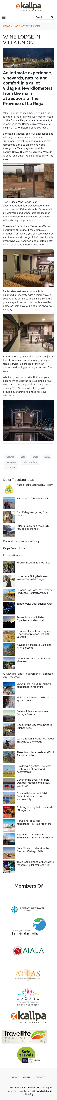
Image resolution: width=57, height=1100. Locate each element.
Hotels (35, 457)
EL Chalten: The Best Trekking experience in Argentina (34, 685)
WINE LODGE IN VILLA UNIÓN (21, 39)
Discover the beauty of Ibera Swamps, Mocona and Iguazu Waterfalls (33, 782)
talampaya (11, 462)
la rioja (47, 457)
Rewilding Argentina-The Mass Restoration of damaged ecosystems (34, 769)
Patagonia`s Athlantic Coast (32, 498)
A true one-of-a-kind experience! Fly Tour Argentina (34, 822)
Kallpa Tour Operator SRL (28, 1087)
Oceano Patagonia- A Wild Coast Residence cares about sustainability (33, 796)
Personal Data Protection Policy (21, 541)
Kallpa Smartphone (14, 548)
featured (10, 457)
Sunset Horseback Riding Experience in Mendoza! (31, 619)
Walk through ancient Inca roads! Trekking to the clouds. (35, 740)
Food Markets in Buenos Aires (33, 562)
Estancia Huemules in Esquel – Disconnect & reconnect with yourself (34, 634)
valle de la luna (29, 462)
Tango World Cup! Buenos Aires (35, 603)
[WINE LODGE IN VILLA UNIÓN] (28, 57)
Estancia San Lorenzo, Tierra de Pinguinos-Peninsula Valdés (35, 591)
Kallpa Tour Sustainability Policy (35, 484)
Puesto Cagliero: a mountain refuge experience (33, 527)
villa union (11, 467)
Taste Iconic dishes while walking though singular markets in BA (35, 863)
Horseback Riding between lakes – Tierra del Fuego (32, 578)
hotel (23, 457)
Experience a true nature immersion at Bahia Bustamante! (35, 836)
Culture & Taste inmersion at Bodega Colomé (33, 713)
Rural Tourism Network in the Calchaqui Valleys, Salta (33, 850)
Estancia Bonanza (13, 555)
